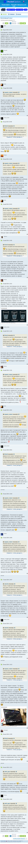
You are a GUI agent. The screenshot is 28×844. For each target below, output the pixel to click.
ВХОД (25, 9)
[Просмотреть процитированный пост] (19, 92)
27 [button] (18, 23)
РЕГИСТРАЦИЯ (19, 9)
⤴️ (11, 14)
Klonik (6, 126)
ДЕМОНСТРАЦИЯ (11, 9)
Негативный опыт (6, 18)
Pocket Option (3, 840)
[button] (3, 23)
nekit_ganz (7, 771)
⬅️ (18, 14)
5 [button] (15, 23)
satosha (6, 584)
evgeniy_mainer (8, 92)
